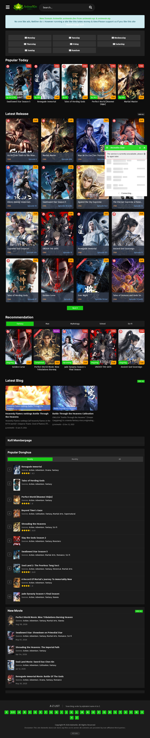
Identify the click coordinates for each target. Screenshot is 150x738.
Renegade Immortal (32, 466)
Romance (61, 555)
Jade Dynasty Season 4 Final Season (40, 593)
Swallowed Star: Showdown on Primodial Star (39, 632)
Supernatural (69, 514)
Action (31, 470)
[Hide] (144, 147)
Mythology (75, 324)
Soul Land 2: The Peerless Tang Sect (40, 565)
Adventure (39, 470)
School (103, 324)
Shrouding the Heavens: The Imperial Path (37, 647)
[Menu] (107, 147)
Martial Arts (58, 514)
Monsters (57, 541)
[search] (90, 7)
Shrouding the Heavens (34, 524)
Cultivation (40, 514)
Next (74, 308)
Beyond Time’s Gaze (32, 510)
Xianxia (56, 597)
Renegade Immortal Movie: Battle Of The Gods (40, 676)
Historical (57, 569)
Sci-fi (130, 324)
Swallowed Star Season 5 (35, 551)
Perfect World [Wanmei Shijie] (37, 497)
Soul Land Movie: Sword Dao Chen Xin (35, 661)
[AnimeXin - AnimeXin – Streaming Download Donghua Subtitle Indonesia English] (25, 8)
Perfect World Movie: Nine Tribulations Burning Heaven (44, 617)
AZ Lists (75, 733)
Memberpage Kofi (75, 24)
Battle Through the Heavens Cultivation (72, 413)
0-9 (13, 712)
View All (141, 114)
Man (47, 324)
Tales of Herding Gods (33, 480)
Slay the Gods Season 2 (34, 537)
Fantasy (20, 324)
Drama (48, 470)
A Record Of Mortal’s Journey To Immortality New (47, 579)
